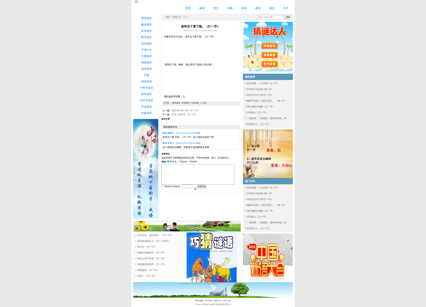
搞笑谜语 (146, 43)
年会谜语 (146, 106)
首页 (188, 8)
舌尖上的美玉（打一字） (184, 114)
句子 (286, 8)
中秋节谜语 (146, 87)
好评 (185, 161)
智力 (216, 8)
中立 (174, 161)
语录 (244, 8)
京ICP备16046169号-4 (221, 304)
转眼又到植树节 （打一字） (151, 252)
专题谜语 (146, 113)
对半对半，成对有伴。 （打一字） (155, 235)
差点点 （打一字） (147, 247)
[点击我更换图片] (195, 188)
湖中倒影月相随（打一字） (261, 106)
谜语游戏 (146, 81)
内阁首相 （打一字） (148, 270)
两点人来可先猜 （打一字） (151, 258)
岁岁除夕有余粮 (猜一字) (259, 89)
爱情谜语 (146, 18)
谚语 (258, 8)
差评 (195, 161)
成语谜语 (146, 68)
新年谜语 (146, 94)
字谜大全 (176, 17)
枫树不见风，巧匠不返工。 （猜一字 (266, 101)
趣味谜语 (146, 24)
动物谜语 (146, 62)
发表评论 (202, 186)
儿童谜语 (146, 56)
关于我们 (209, 301)
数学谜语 (146, 37)
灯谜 (146, 75)
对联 (230, 8)
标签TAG (218, 301)
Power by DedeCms (204, 304)
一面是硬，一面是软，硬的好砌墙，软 (266, 118)
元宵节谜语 (146, 100)
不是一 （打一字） (147, 276)
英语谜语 (146, 30)
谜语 (202, 8)
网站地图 (199, 301)
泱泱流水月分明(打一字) (259, 95)
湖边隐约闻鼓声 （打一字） (151, 264)
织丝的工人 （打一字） (259, 124)
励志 (272, 8)
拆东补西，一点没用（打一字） (263, 83)
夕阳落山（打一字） (257, 112)
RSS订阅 (227, 301)
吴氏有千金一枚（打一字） (186, 110)
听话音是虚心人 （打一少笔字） (154, 241)
